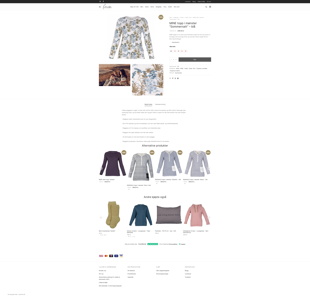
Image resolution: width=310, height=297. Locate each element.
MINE (181, 68)
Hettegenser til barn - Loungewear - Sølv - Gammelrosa (196, 231)
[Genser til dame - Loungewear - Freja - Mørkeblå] (141, 215)
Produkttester (132, 274)
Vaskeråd (130, 277)
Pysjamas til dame (175, 70)
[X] (175, 78)
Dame (147, 7)
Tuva (164, 7)
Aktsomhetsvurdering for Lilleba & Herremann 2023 (109, 278)
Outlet (170, 7)
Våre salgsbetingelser (162, 270)
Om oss (209, 1)
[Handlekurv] (210, 7)
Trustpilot (188, 277)
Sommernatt (178, 73)
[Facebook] (103, 1)
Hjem (170, 17)
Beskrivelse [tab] (148, 104)
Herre (152, 7)
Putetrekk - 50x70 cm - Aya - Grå (165, 231)
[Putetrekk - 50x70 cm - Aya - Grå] (169, 215)
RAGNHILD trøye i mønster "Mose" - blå (195, 179)
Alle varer (177, 7)
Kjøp (195, 59)
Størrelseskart (175, 42)
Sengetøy (159, 7)
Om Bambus (131, 270)
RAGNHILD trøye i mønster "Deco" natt (139, 185)
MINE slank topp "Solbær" (107, 179)
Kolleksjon (176, 17)
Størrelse (172, 46)
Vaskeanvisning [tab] (160, 104)
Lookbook (188, 1)
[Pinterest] (178, 78)
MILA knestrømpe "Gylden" (107, 231)
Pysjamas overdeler (201, 68)
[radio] (171, 51)
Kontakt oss (102, 270)
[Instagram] (100, 1)
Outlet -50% (188, 17)
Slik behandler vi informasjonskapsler (110, 286)
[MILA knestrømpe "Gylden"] (113, 215)
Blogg (194, 1)
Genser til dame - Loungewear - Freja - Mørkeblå (139, 231)
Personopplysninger (162, 274)
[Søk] (206, 7)
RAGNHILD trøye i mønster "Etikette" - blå (168, 179)
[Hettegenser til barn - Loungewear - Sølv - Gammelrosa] (197, 215)
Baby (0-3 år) (134, 7)
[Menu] (100, 6)
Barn (141, 7)
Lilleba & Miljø (201, 1)
